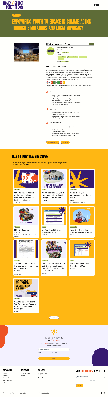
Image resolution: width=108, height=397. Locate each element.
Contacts (5, 382)
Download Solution (51, 142)
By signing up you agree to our (49, 352)
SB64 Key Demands (21, 230)
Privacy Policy (55, 352)
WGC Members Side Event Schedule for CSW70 (79, 264)
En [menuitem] (95, 5)
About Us (5, 373)
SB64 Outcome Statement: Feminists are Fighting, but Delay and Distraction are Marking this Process (24, 196)
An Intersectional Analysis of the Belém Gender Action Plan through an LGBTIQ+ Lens (53, 195)
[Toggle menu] (103, 5)
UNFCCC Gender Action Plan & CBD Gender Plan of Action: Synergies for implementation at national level (53, 267)
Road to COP (41, 377)
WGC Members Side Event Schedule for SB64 (51, 231)
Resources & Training (25, 373)
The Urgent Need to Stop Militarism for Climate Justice (81, 231)
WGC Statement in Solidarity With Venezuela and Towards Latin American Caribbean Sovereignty (25, 305)
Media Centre (23, 375)
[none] (96, 5)
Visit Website (65, 142)
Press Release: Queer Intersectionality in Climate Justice (80, 195)
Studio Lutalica (45, 393)
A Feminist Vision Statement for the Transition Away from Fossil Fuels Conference (26, 265)
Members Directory (7, 380)
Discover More (54, 317)
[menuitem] (96, 5)
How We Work (6, 375)
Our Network (6, 378)
